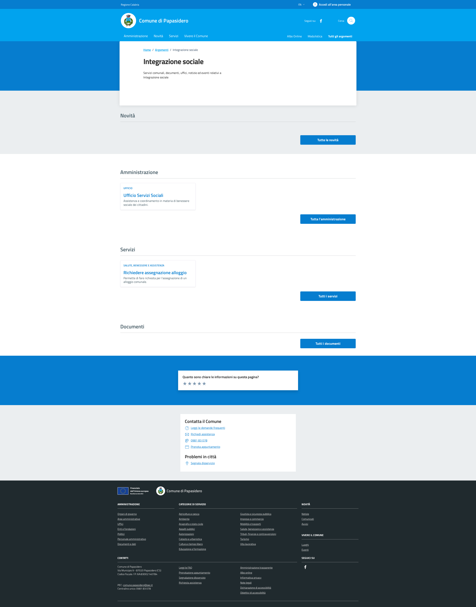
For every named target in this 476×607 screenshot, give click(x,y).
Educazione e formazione (192, 549)
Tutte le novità (327, 139)
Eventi (305, 550)
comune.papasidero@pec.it (138, 585)
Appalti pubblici (187, 529)
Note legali (246, 583)
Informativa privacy (250, 578)
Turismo (244, 539)
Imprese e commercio (252, 519)
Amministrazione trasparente (256, 567)
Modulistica (315, 36)
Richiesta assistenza (190, 583)
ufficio (127, 188)
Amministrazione (136, 35)
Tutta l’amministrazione (328, 219)
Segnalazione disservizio (192, 578)
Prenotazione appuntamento (194, 572)
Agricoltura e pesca (189, 514)
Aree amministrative (129, 519)
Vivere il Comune (196, 35)
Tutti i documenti (328, 343)
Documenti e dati (127, 544)
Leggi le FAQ (185, 567)
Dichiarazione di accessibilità (255, 588)
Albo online (246, 572)
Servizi (173, 35)
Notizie (305, 514)
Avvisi (305, 524)
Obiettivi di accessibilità (253, 593)
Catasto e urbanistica (190, 539)
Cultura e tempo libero (191, 544)
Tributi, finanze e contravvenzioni (258, 534)
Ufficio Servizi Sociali (143, 195)
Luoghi (305, 545)
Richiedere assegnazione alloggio (155, 272)
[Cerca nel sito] (351, 21)
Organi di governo (127, 514)
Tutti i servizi (328, 296)
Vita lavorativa (248, 544)
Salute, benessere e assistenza (143, 265)
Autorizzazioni (186, 534)
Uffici (120, 524)
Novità (158, 35)
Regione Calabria (130, 5)
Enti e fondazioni (127, 529)
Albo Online (294, 36)
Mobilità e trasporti (250, 524)
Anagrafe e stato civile (191, 524)
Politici (121, 534)
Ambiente (184, 519)
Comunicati (308, 519)
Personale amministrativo (132, 539)
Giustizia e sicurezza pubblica (255, 514)
